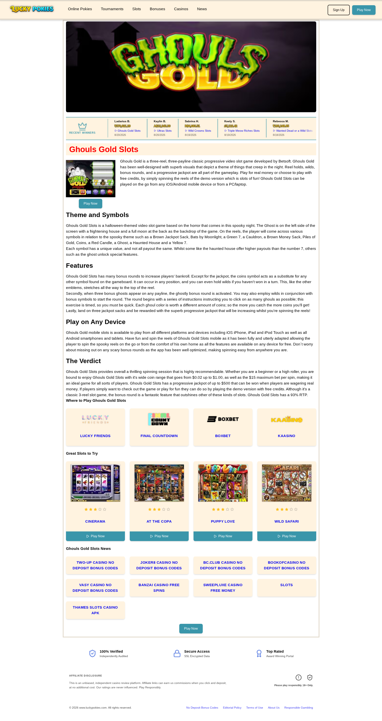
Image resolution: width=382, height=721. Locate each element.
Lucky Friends (95, 436)
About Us (274, 707)
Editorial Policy (232, 707)
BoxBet (223, 436)
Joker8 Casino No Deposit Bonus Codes (159, 565)
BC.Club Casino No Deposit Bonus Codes (223, 565)
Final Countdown (159, 436)
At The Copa (159, 521)
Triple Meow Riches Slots (240, 130)
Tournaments (112, 9)
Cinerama (95, 521)
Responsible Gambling (298, 707)
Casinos (181, 9)
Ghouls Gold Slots (125, 130)
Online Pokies (80, 9)
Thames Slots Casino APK (95, 610)
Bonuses (157, 9)
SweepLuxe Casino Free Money (222, 588)
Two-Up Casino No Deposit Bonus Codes (95, 565)
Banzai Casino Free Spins (159, 588)
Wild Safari (287, 521)
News (202, 9)
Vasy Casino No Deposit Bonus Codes (95, 588)
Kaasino (286, 436)
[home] (33, 16)
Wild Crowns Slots (196, 130)
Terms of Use (254, 707)
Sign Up (339, 10)
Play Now (364, 10)
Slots (136, 9)
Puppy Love (223, 521)
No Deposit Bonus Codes (202, 707)
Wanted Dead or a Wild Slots (291, 130)
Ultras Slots (161, 130)
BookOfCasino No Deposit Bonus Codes (286, 565)
